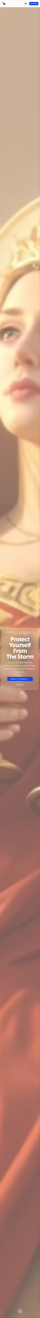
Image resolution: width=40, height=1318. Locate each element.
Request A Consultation (19, 679)
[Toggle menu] (26, 3)
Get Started (33, 3)
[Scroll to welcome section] (20, 1310)
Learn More (20, 685)
